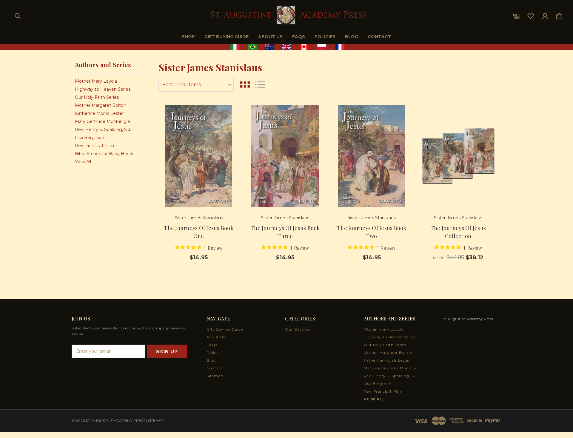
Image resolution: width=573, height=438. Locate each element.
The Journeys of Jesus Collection (458, 232)
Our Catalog (297, 329)
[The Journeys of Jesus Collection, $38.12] (458, 156)
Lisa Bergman (89, 137)
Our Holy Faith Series (97, 97)
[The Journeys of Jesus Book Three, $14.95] (285, 156)
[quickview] (226, 131)
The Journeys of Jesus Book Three (285, 232)
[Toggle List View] (260, 84)
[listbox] (196, 84)
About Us (270, 37)
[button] (286, 47)
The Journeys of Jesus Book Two (371, 232)
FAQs (298, 37)
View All (83, 161)
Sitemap (215, 376)
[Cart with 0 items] (559, 14)
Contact (379, 37)
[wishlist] (530, 14)
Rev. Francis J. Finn (94, 145)
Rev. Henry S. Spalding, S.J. (103, 129)
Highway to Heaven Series (102, 89)
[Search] (17, 14)
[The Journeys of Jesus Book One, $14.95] (198, 156)
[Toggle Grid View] (245, 84)
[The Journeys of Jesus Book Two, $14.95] (372, 156)
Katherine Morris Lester (99, 113)
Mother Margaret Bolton (100, 105)
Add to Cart (198, 190)
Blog (351, 37)
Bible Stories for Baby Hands (104, 153)
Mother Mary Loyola (96, 81)
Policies (325, 37)
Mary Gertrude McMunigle (102, 121)
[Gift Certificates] (516, 14)
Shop (188, 37)
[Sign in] (545, 14)
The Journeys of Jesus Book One (198, 232)
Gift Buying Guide (226, 37)
